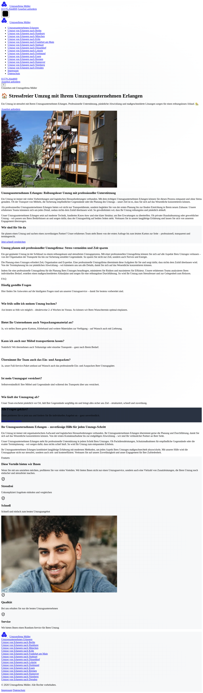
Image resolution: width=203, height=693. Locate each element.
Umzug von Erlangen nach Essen (24, 56)
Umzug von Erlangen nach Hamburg (26, 33)
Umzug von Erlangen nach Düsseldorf (27, 47)
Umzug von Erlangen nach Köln (24, 39)
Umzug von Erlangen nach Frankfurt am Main (31, 42)
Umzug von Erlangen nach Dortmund (27, 53)
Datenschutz (14, 73)
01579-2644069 (9, 9)
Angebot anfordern (27, 9)
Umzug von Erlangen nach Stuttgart (26, 45)
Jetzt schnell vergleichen (13, 241)
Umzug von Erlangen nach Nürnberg (26, 65)
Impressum (13, 70)
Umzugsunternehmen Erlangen (23, 27)
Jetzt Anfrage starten (11, 420)
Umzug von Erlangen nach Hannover (26, 62)
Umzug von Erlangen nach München (26, 36)
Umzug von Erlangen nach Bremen (25, 59)
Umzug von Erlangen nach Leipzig (25, 50)
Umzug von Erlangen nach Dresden (26, 67)
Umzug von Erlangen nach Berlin (24, 30)
